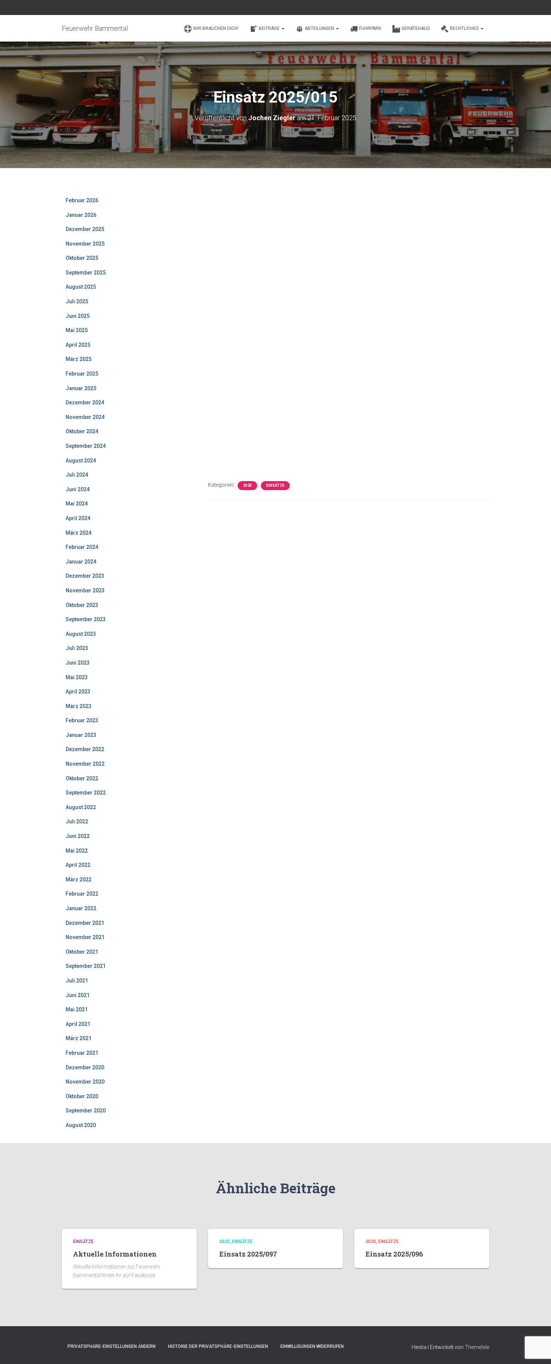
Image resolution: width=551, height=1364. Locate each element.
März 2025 (78, 359)
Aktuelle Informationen (115, 1253)
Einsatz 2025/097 (248, 1253)
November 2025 (85, 244)
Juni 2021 (78, 995)
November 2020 (85, 1082)
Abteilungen (320, 28)
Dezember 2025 (85, 229)
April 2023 (78, 692)
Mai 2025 (77, 330)
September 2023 (86, 619)
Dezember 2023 (85, 576)
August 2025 (81, 287)
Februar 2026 (82, 200)
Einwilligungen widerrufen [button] (312, 1346)
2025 (247, 485)
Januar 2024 (81, 562)
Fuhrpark (370, 28)
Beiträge (270, 28)
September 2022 (86, 793)
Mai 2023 (77, 677)
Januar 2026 (81, 215)
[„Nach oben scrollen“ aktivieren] (536, 1349)
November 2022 (85, 764)
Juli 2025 (77, 301)
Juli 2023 (77, 648)
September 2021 (86, 966)
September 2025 (86, 273)
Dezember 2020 (85, 1067)
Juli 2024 (77, 475)
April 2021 (78, 1024)
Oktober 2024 (82, 431)
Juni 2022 (78, 836)
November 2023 (85, 590)
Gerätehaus (415, 28)
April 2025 (78, 345)
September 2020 (86, 1111)
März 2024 (78, 533)
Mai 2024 (77, 504)
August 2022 (81, 807)
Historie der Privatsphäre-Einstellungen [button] (218, 1346)
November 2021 (85, 937)
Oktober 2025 (82, 258)
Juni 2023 (78, 663)
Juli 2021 (77, 981)
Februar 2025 (82, 374)
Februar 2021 (82, 1053)
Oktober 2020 (82, 1096)
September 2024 (86, 446)
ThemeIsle (477, 1347)
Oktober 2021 (82, 952)
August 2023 (81, 634)
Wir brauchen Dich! (215, 28)
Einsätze (275, 485)
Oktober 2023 (82, 605)
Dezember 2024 (85, 402)
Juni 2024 (78, 489)
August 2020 (81, 1125)
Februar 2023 (82, 720)
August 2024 (81, 461)
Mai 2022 (77, 851)
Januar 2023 (81, 735)
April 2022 (78, 865)
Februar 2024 (82, 547)
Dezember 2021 (85, 923)
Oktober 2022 (82, 778)
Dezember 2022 (85, 749)
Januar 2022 (81, 908)
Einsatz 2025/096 (394, 1253)
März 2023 (78, 706)
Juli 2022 (77, 821)
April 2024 (78, 518)
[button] (282, 28)
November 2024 (85, 417)
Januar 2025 (81, 388)
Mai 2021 (77, 1009)
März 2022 (78, 880)
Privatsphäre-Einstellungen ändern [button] (111, 1346)
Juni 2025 (78, 316)
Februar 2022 (82, 894)
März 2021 (78, 1038)
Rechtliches (465, 28)
